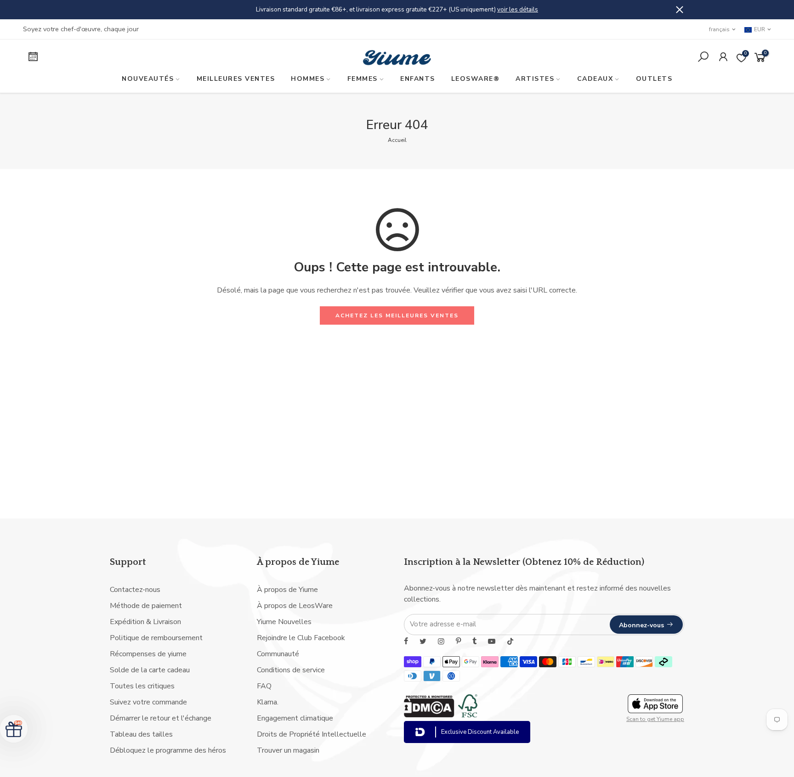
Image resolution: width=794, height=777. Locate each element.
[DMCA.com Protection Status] (429, 715)
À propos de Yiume (287, 590)
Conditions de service (291, 670)
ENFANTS (417, 78)
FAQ (264, 686)
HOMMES (307, 78)
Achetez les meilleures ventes (397, 315)
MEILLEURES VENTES (236, 78)
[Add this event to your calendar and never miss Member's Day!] (111, 58)
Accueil (397, 140)
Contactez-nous (135, 590)
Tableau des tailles (141, 734)
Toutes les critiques (142, 686)
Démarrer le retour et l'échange (160, 718)
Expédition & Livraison (145, 622)
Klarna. (267, 702)
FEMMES (362, 78)
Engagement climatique (295, 718)
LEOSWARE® (475, 78)
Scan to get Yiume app (655, 719)
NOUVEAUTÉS (148, 78)
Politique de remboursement (156, 638)
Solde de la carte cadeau (150, 670)
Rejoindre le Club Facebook (301, 638)
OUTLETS (654, 78)
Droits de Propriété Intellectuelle (311, 734)
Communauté (278, 654)
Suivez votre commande (148, 702)
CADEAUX (595, 78)
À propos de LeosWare (295, 606)
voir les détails (517, 9)
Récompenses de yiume (148, 654)
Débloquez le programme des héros (168, 750)
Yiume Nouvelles (284, 622)
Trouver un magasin (288, 750)
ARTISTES (535, 78)
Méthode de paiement (146, 606)
